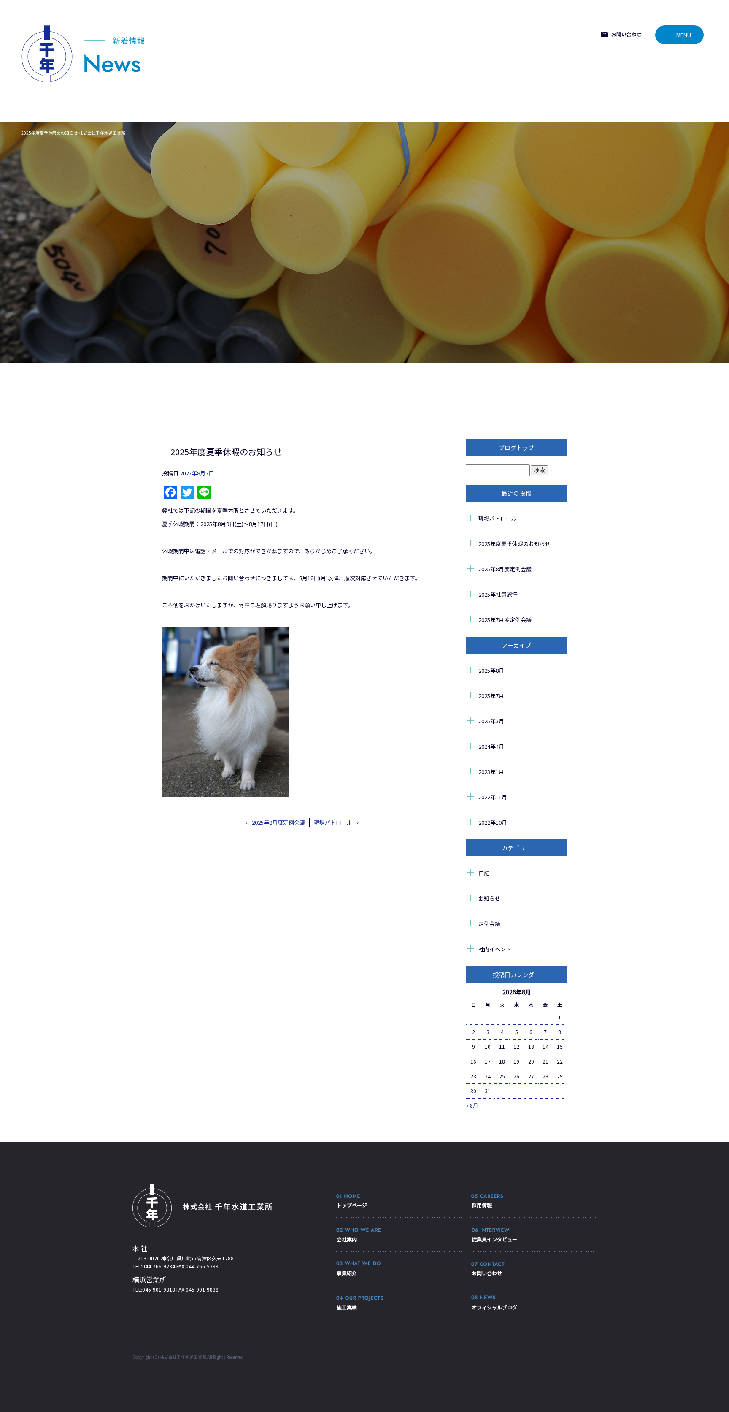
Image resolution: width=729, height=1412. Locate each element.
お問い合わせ (487, 1272)
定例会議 (489, 924)
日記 (483, 873)
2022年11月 (492, 797)
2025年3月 (491, 721)
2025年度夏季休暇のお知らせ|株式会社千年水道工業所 (73, 133)
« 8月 (472, 1105)
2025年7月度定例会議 (505, 620)
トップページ (352, 1204)
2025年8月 (491, 670)
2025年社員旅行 (498, 594)
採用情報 (482, 1204)
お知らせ (489, 898)
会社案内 (347, 1239)
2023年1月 (491, 772)
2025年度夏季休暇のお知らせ (514, 544)
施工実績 (347, 1307)
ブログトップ (516, 447)
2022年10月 (492, 822)
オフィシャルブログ (494, 1307)
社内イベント (494, 949)
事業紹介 (347, 1272)
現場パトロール (336, 822)
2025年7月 (491, 696)
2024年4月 (491, 746)
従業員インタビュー (494, 1239)
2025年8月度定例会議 (275, 822)
